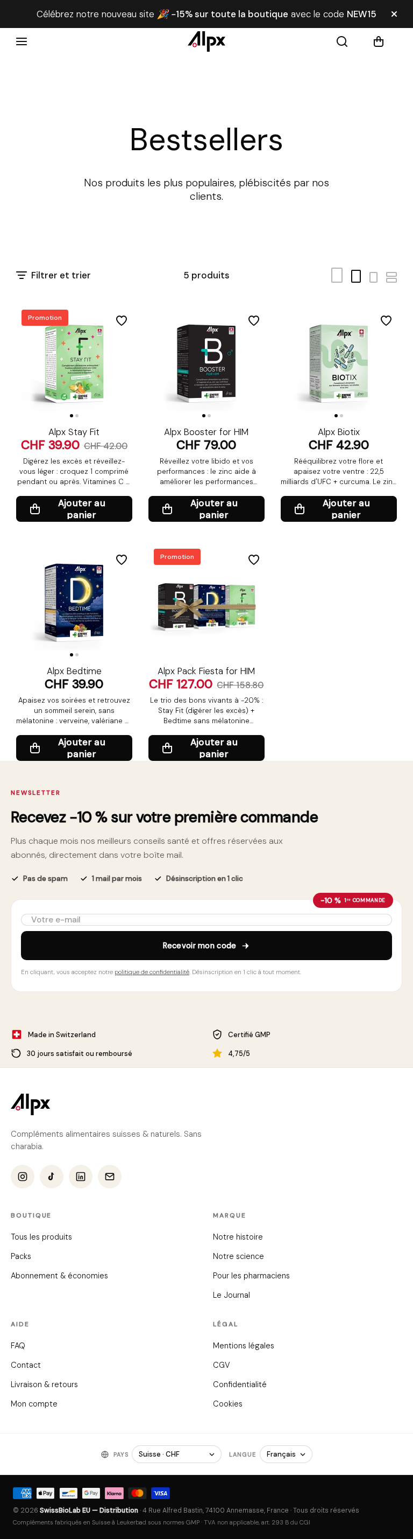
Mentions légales (243, 1346)
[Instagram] (22, 1177)
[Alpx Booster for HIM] (206, 362)
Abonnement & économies (59, 1276)
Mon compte (34, 1404)
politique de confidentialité (152, 972)
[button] (385, 41)
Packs (21, 1257)
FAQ (18, 1346)
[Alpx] (206, 41)
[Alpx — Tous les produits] (30, 1104)
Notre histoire (238, 1237)
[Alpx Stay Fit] (74, 362)
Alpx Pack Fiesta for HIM (206, 671)
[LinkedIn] (80, 1177)
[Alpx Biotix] (339, 362)
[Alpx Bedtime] (74, 601)
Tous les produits (41, 1237)
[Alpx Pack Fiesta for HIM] (206, 601)
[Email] (110, 1177)
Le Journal (231, 1295)
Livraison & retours (44, 1385)
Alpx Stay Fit (73, 432)
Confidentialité (240, 1385)
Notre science (238, 1257)
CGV (221, 1365)
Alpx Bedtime (74, 671)
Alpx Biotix (339, 432)
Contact (26, 1365)
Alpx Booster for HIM (206, 432)
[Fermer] (394, 14)
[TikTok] (51, 1177)
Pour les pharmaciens (251, 1276)
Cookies (228, 1404)
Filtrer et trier (61, 275)
